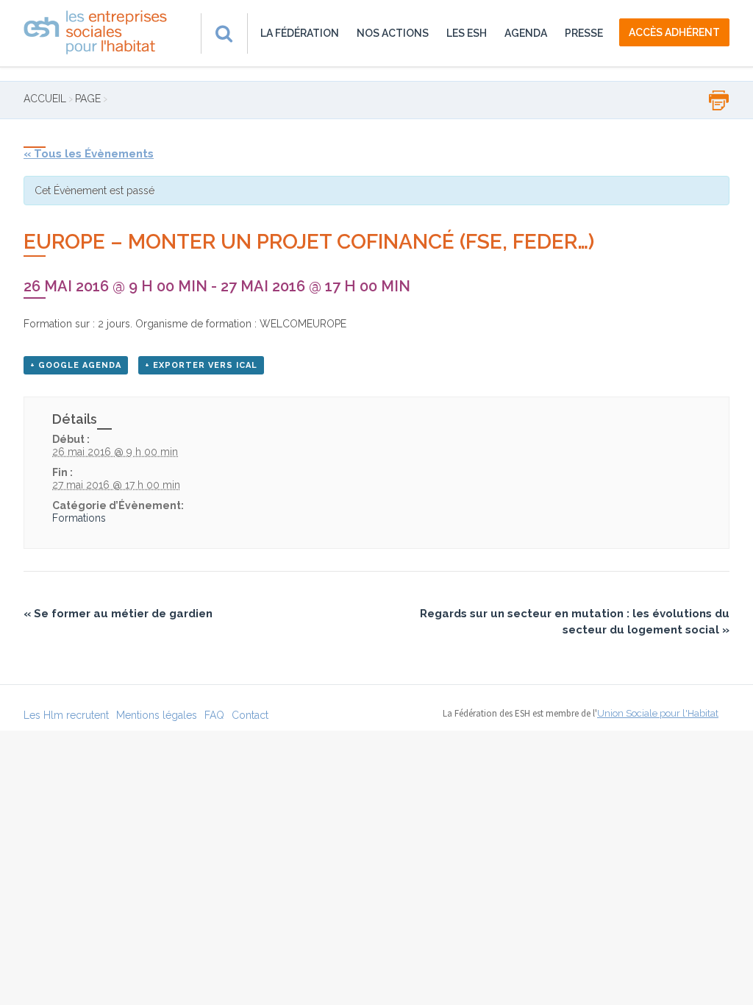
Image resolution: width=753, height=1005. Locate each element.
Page (88, 98)
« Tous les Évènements (89, 153)
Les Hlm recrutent (66, 715)
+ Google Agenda (75, 365)
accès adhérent (674, 32)
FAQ (214, 715)
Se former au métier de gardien (118, 613)
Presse (584, 33)
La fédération (299, 33)
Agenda (525, 33)
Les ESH (466, 33)
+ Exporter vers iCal (201, 365)
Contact (250, 715)
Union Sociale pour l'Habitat (657, 713)
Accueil (45, 98)
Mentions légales (156, 715)
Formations (79, 518)
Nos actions (393, 33)
